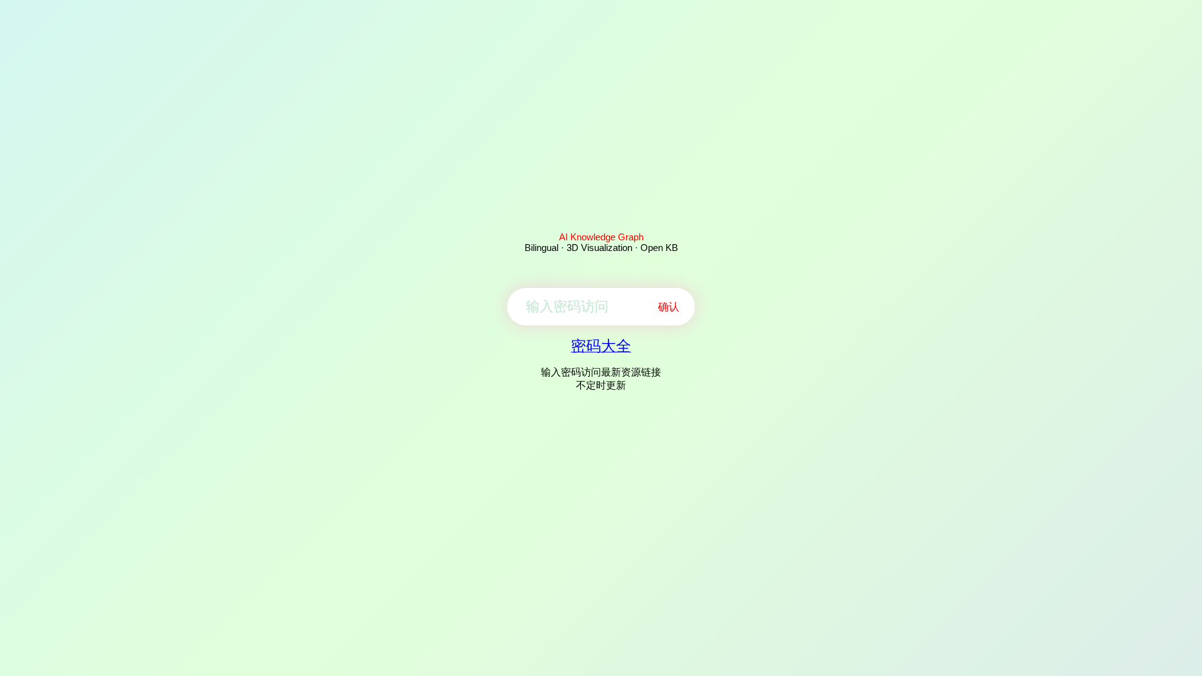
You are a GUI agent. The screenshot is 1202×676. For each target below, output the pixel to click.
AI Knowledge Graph (601, 237)
